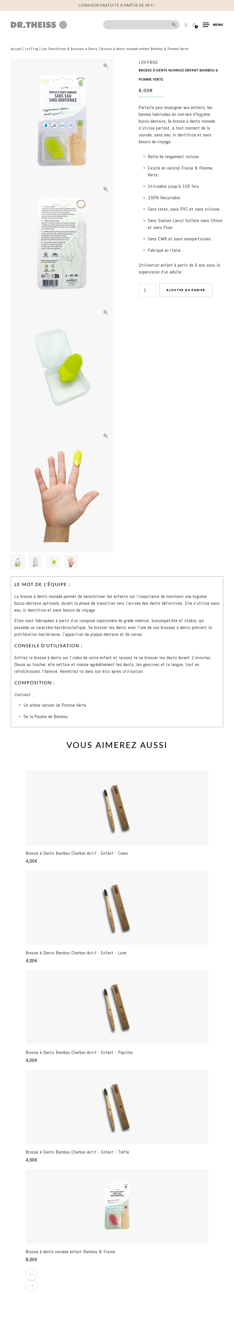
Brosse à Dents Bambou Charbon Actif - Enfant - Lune (76, 953)
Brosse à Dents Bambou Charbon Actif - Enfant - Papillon (79, 1052)
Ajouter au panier (185, 290)
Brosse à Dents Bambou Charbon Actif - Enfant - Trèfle (77, 1152)
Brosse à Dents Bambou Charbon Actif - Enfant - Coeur (77, 853)
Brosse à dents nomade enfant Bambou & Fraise (70, 1252)
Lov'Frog (31, 48)
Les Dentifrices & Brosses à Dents (70, 48)
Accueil (16, 48)
